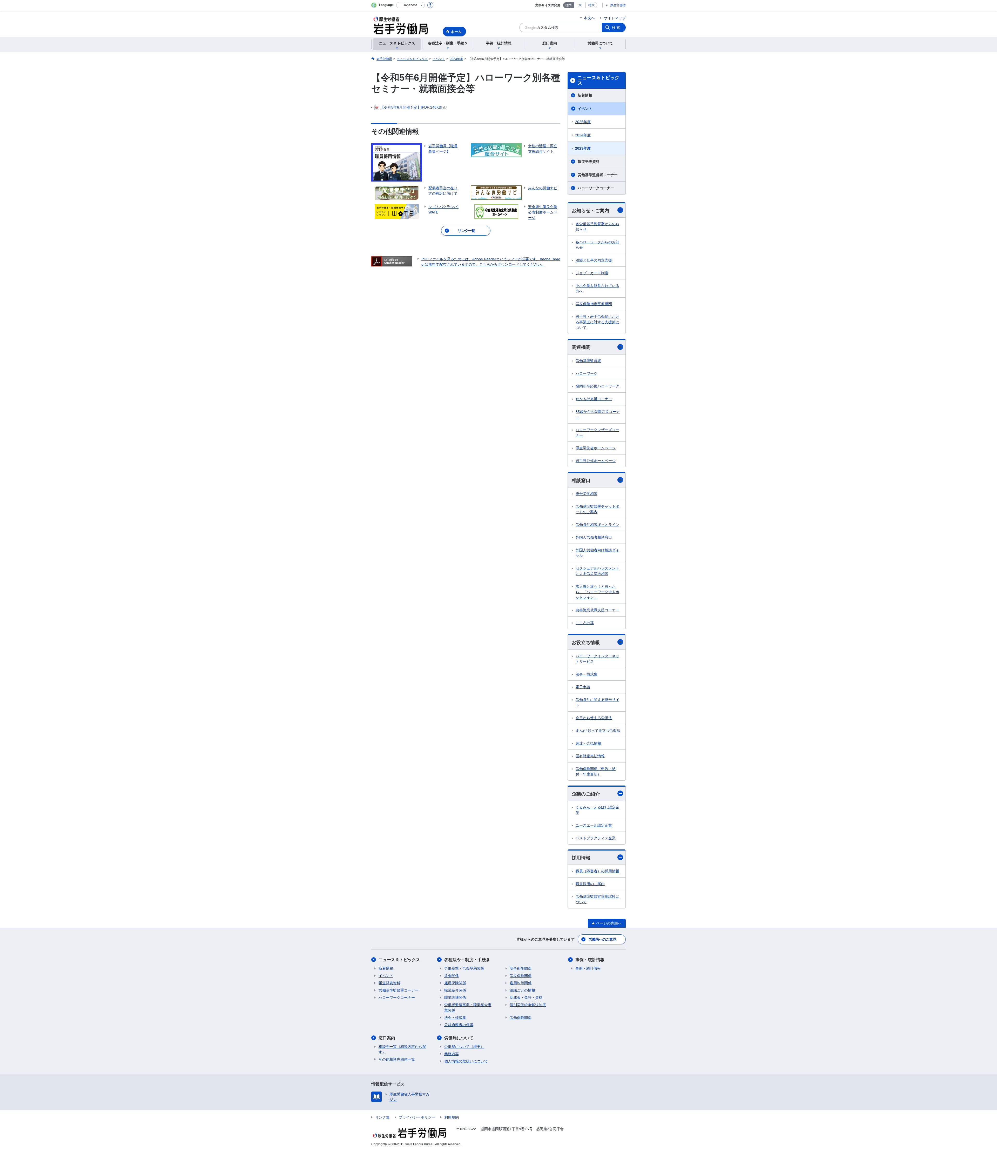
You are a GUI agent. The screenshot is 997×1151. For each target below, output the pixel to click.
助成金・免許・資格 (526, 997)
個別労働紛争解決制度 (528, 1005)
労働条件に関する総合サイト (597, 702)
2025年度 (583, 122)
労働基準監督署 (588, 361)
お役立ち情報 (586, 642)
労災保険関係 (520, 976)
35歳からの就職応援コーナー (598, 414)
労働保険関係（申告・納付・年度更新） (596, 771)
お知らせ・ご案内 (590, 210)
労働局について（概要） (464, 1047)
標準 (568, 5)
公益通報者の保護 (458, 1025)
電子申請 (583, 687)
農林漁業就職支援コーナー (597, 610)
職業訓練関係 (455, 997)
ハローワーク (586, 373)
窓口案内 (387, 1038)
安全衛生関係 (520, 968)
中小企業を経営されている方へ (597, 288)
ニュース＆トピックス (598, 80)
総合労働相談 (586, 494)
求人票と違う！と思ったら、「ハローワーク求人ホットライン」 (597, 591)
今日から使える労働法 (594, 718)
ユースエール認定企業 (594, 825)
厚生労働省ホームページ (596, 448)
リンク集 (382, 1117)
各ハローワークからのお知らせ (597, 245)
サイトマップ (615, 18)
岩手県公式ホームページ (596, 461)
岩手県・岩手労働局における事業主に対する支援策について (597, 322)
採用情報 (581, 857)
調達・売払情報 (588, 743)
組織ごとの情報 (522, 990)
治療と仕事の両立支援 (594, 260)
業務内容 (451, 1054)
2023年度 (583, 148)
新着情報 (585, 95)
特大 (591, 5)
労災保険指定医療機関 (594, 304)
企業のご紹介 (586, 794)
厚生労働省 (618, 5)
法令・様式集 (586, 674)
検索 (616, 27)
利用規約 (451, 1117)
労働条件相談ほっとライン (597, 525)
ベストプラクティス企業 (596, 838)
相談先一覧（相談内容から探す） (402, 1049)
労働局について (458, 1038)
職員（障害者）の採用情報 (597, 871)
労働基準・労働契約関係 (464, 968)
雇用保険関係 (455, 983)
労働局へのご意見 (602, 939)
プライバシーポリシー (417, 1117)
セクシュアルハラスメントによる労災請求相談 (597, 571)
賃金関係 (451, 976)
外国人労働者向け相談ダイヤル (597, 553)
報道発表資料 (588, 161)
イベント (585, 108)
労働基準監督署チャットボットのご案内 (597, 509)
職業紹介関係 (455, 990)
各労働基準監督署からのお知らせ (597, 226)
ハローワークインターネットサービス (597, 659)
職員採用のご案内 (590, 884)
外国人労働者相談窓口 (594, 537)
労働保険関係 (520, 1017)
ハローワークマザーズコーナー (597, 432)
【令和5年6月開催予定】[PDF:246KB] (411, 107)
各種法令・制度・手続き (467, 960)
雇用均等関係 (520, 983)
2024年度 (583, 135)
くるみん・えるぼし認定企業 (597, 810)
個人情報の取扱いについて (466, 1061)
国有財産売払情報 (590, 756)
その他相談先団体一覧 (397, 1059)
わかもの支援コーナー (594, 399)
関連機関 (581, 347)
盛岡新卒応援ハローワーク (597, 386)
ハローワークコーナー (596, 188)
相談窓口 (581, 480)
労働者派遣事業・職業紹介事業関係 (467, 1007)
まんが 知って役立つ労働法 (598, 730)
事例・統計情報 (589, 960)
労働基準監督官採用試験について (597, 899)
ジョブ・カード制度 (592, 273)
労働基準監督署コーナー (598, 175)
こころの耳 (585, 623)
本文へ (589, 18)
